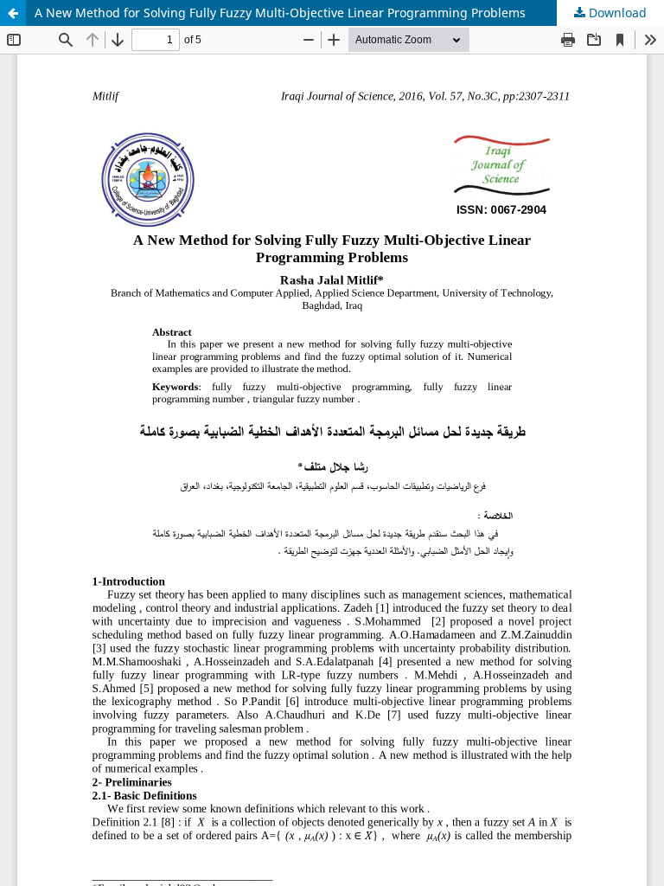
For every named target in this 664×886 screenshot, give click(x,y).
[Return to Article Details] (13, 13)
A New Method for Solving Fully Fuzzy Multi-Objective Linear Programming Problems (280, 12)
